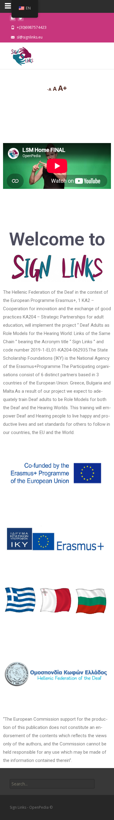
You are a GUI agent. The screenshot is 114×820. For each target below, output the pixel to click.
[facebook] (13, 20)
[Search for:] (52, 784)
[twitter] (21, 20)
